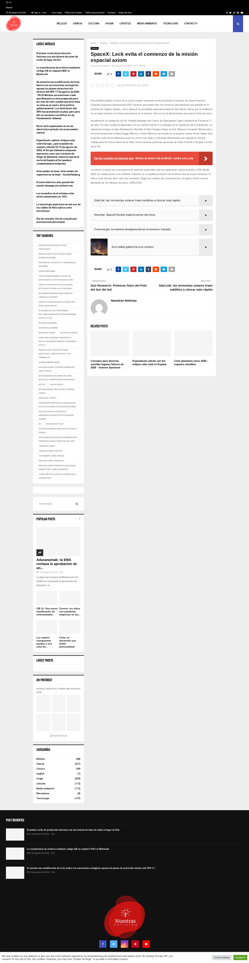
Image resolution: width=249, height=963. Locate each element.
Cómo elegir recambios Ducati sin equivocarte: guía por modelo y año (56, 278)
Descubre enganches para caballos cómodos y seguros (56, 295)
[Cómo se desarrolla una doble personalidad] (69, 627)
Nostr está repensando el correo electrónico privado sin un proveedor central (57, 129)
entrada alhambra (48, 323)
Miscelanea (42, 793)
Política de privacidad (95, 12)
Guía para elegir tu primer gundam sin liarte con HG (57, 369)
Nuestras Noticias (101, 66)
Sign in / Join (40, 12)
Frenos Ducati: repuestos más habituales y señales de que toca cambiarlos (55, 353)
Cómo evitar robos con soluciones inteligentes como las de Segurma (56, 286)
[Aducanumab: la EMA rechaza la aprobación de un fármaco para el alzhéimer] (58, 541)
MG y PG (42, 384)
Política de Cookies (73, 12)
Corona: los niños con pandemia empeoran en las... (69, 611)
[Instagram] (124, 944)
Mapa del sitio (125, 12)
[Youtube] (146, 944)
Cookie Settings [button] (222, 957)
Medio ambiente (147, 23)
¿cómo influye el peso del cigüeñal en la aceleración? (57, 476)
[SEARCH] (76, 503)
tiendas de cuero (47, 446)
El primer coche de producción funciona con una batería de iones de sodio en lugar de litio (57, 56)
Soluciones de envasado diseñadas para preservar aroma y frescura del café (58, 439)
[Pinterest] (135, 944)
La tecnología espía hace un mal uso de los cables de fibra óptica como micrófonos (58, 207)
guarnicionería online (49, 362)
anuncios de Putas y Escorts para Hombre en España (55, 256)
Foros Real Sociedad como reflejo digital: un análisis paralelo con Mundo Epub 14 (57, 341)
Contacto (111, 12)
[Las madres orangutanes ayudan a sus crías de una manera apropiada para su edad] (47, 627)
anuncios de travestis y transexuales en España (57, 264)
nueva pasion (56, 384)
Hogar (109, 23)
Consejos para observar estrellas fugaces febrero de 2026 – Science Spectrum (107, 364)
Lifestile (125, 23)
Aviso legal (57, 12)
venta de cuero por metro (51, 461)
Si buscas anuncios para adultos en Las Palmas (58, 430)
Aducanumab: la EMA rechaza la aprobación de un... (56, 564)
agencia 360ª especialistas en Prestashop (53, 247)
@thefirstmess (58, 735)
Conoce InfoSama (47, 271)
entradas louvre (47, 333)
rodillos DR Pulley (55, 424)
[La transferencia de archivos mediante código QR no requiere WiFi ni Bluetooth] (15, 854)
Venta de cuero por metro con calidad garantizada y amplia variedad (57, 467)
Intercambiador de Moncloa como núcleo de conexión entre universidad (57, 378)
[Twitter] (113, 944)
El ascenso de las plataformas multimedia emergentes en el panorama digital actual (57, 314)
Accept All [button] (240, 957)
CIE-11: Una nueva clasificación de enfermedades (47, 611)
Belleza (62, 23)
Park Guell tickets (47, 398)
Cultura (93, 23)
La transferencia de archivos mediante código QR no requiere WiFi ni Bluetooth (58, 71)
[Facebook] (103, 944)
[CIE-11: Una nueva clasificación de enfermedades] (47, 598)
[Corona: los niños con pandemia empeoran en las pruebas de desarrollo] (69, 598)
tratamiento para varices (51, 456)
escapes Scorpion (69, 333)
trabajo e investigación (50, 451)
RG (40, 424)
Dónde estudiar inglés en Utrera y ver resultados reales (57, 304)
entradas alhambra (48, 328)
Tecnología (170, 23)
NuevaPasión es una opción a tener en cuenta (57, 391)
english (40, 773)
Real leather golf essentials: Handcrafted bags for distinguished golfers (56, 415)
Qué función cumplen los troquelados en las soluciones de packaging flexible (57, 405)
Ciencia (77, 23)
